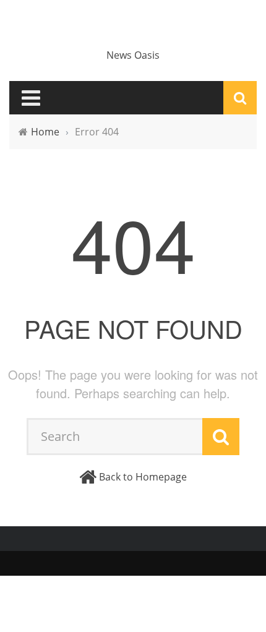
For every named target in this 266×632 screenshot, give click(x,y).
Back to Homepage (143, 477)
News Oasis (133, 55)
